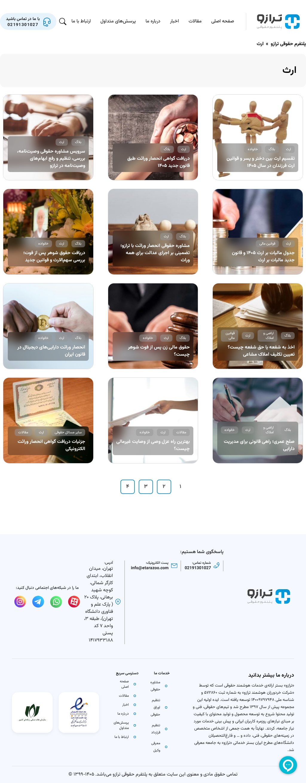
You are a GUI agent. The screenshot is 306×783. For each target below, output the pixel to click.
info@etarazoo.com (150, 568)
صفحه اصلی (222, 21)
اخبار (174, 21)
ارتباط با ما (81, 21)
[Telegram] (38, 602)
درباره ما (153, 21)
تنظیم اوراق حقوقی (155, 707)
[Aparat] (74, 602)
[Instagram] (20, 602)
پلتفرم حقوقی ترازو (288, 44)
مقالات (195, 21)
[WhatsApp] (56, 602)
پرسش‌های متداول (118, 21)
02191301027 (198, 568)
